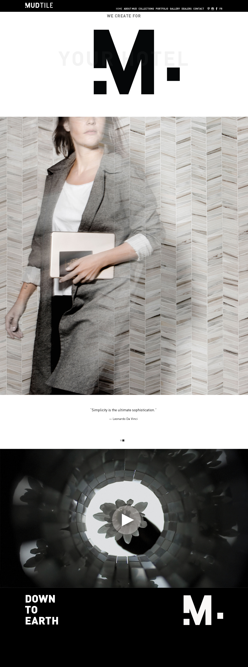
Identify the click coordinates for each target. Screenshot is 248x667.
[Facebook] (217, 9)
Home (119, 8)
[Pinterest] (209, 9)
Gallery (175, 8)
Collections (146, 8)
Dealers (187, 8)
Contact (198, 8)
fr (220, 8)
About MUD (130, 8)
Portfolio (162, 8)
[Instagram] (212, 9)
